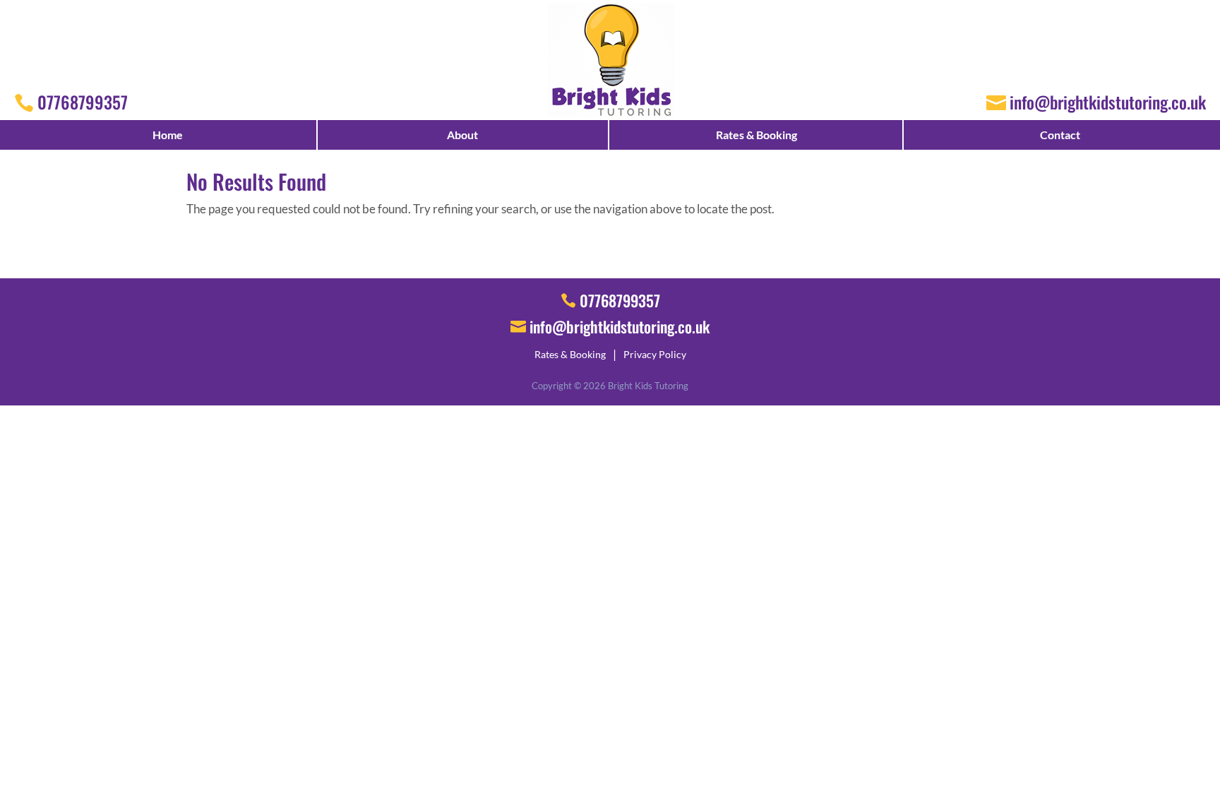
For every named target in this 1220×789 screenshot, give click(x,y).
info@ (620, 326)
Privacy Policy (654, 354)
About (462, 134)
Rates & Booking (756, 134)
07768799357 (82, 102)
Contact (1060, 134)
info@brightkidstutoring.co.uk (1108, 102)
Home (167, 134)
